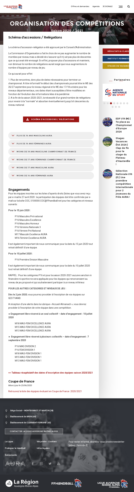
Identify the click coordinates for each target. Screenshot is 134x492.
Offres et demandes (80, 6)
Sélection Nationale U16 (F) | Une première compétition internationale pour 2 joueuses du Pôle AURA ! (124, 183)
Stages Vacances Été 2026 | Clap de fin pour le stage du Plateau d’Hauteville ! (123, 151)
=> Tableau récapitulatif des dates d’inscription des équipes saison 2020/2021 (50, 372)
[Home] (24, 483)
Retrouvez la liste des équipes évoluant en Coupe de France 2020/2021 (45, 391)
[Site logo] (13, 6)
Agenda (96, 6)
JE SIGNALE (107, 6)
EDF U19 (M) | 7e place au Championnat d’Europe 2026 (124, 125)
